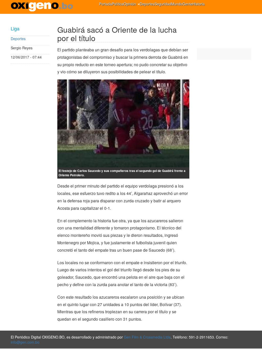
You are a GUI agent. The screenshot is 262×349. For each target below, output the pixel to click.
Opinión (130, 3)
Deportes (147, 3)
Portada (105, 3)
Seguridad (163, 3)
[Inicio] (44, 7)
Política (118, 3)
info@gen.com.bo (25, 342)
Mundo (176, 3)
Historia (198, 3)
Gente (187, 3)
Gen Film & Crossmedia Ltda (147, 337)
